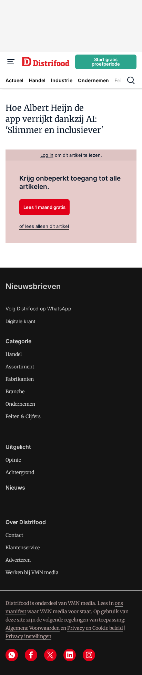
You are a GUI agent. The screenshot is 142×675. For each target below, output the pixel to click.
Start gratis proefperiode (106, 62)
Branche (15, 391)
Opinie (13, 460)
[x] (50, 655)
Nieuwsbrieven (33, 286)
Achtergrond (20, 472)
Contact (14, 535)
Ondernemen (20, 404)
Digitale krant (21, 321)
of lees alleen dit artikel (44, 226)
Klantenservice (23, 547)
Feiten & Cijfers (23, 416)
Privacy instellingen (28, 636)
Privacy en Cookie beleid (95, 628)
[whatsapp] (12, 655)
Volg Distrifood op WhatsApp (38, 308)
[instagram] (89, 655)
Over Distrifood (26, 522)
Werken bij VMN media (32, 572)
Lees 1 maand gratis (44, 207)
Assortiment (20, 367)
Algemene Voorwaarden (33, 628)
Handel (14, 354)
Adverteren (18, 560)
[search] (130, 80)
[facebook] (31, 655)
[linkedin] (69, 655)
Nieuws (15, 487)
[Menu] (11, 62)
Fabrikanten (20, 379)
